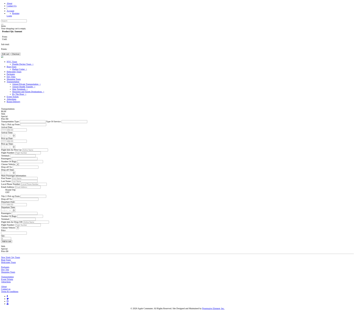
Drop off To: (6, 167)
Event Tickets (7, 279)
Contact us (5, 289)
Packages (5, 267)
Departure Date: (8, 202)
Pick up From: (13, 124)
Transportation (7, 277)
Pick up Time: (7, 144)
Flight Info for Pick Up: (11, 150)
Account (10, 11)
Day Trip (5, 269)
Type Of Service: (53, 121)
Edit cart (5, 54)
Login (9, 16)
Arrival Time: (7, 132)
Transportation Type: (10, 121)
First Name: (6, 178)
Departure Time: (8, 207)
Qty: (3, 236)
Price (3, 230)
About (9, 3)
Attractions (6, 282)
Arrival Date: (7, 127)
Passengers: (6, 158)
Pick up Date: (7, 138)
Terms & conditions (9, 291)
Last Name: (6, 181)
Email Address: (7, 187)
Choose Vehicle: (8, 164)
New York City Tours (10, 257)
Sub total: (5, 44)
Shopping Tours (8, 272)
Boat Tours (6, 260)
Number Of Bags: (9, 161)
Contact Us (12, 6)
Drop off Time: (7, 170)
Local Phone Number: (11, 184)
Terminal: (5, 155)
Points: (4, 49)
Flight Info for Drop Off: (12, 222)
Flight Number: (8, 153)
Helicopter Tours (8, 262)
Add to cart (6, 241)
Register (15, 13)
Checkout (15, 54)
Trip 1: (4, 124)
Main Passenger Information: (13, 175)
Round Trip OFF (10, 191)
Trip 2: (4, 196)
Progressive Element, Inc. (213, 308)
